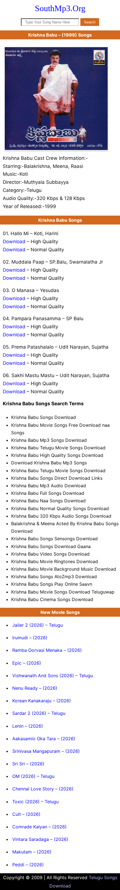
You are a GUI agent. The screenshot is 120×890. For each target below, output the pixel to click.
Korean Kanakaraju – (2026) (41, 700)
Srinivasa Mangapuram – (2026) (46, 751)
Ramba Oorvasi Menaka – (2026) (47, 650)
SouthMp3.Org (60, 8)
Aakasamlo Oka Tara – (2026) (43, 738)
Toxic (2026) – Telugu (35, 801)
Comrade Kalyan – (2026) (39, 826)
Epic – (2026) (26, 663)
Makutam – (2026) (31, 852)
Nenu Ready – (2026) (34, 688)
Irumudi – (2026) (29, 637)
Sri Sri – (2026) (28, 763)
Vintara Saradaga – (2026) (40, 839)
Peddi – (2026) (28, 864)
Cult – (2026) (26, 814)
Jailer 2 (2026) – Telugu (37, 625)
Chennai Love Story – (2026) (42, 789)
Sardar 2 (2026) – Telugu (38, 713)
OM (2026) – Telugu (33, 776)
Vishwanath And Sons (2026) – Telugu (52, 675)
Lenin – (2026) (27, 726)
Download (14, 241)
